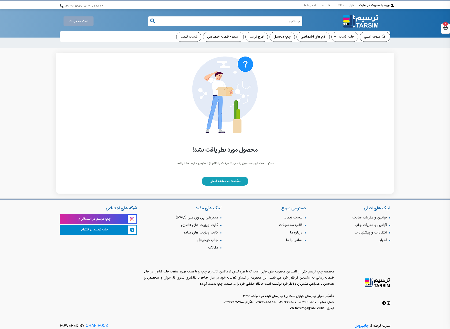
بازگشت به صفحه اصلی (225, 181)
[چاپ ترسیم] (360, 21)
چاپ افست (346, 37)
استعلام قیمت (78, 21)
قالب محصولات (290, 225)
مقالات (340, 5)
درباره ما (296, 233)
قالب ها (326, 5)
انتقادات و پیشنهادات (370, 233)
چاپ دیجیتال (282, 37)
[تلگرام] (384, 303)
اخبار (352, 5)
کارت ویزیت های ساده (201, 233)
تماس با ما (310, 5)
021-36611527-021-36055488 (84, 6)
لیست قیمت (188, 37)
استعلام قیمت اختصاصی (223, 37)
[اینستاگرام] (388, 303)
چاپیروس (362, 326)
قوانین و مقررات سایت (369, 217)
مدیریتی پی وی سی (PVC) (197, 217)
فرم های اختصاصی (313, 37)
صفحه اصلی (372, 37)
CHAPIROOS (97, 326)
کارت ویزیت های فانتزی (199, 225)
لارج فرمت (257, 37)
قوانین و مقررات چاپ (371, 225)
